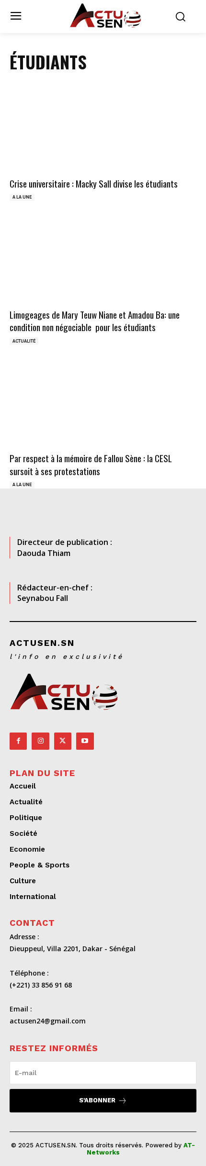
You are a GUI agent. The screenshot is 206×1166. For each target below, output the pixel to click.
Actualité (23, 341)
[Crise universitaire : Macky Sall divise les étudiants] (103, 129)
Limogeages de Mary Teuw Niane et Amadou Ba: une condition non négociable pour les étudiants (95, 321)
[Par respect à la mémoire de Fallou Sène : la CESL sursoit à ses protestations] (103, 404)
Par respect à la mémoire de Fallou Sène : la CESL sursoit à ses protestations (91, 464)
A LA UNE (22, 197)
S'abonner (97, 1100)
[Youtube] (84, 741)
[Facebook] (18, 741)
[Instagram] (40, 741)
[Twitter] (62, 741)
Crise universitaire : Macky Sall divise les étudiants (94, 183)
